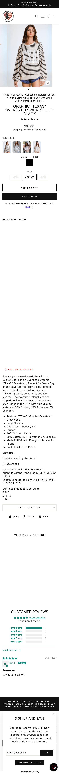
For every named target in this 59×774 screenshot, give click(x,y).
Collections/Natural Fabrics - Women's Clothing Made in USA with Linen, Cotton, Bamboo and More (31, 97)
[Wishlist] (48, 16)
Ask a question (29, 507)
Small (15, 176)
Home (6, 94)
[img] (9, 658)
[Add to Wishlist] (5, 287)
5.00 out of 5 (37, 617)
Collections (17, 94)
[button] (17, 628)
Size (29, 171)
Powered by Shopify (29, 772)
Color (29, 157)
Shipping (17, 129)
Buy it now (29, 196)
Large (43, 176)
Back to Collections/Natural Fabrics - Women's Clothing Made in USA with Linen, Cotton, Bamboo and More (29, 704)
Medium (29, 176)
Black (29, 162)
